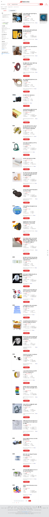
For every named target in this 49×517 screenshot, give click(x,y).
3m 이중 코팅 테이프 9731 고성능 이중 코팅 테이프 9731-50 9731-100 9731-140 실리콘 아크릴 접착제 (30, 127)
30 (16, 502)
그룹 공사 (4, 29)
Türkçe (22, 508)
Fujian (4, 46)
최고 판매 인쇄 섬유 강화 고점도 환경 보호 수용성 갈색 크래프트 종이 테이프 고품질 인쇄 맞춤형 (30, 174)
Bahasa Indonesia (30, 508)
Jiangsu (4, 45)
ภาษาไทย (19, 508)
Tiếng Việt (25, 508)
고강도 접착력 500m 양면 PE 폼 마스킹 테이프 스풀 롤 (43, 23)
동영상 (13, 13)
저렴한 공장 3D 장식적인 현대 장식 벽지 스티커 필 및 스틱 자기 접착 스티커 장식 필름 (30, 422)
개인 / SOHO (4, 32)
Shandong (4, 44)
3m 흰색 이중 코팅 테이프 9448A (29, 158)
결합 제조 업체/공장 (6, 28)
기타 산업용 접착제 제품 (6, 14)
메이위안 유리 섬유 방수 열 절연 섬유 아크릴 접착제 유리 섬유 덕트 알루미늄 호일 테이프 (30, 338)
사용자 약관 (15, 506)
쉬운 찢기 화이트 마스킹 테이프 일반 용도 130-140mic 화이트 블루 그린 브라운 (30, 388)
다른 (3, 31)
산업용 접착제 (5, 15)
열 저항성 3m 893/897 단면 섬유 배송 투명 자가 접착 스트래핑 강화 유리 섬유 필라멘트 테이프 (30, 258)
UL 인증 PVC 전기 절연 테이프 (29, 95)
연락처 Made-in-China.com (27, 506)
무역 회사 (4, 27)
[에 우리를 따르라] (40, 506)
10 (14, 502)
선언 (12, 506)
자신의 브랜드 (5, 38)
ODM (4, 35)
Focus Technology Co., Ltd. (25, 511)
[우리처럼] (38, 506)
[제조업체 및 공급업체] (24, 2)
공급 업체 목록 (12, 10)
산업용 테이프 (5, 17)
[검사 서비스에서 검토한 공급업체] (6, 22)
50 (18, 502)
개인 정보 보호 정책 (20, 506)
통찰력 (36, 506)
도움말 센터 (9, 506)
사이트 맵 (33, 506)
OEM (4, 37)
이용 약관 (26, 513)
